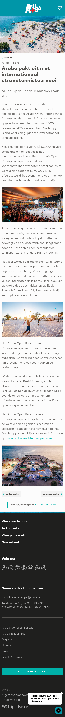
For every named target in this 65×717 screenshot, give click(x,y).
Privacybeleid (11, 699)
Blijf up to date (34, 671)
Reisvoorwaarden (46, 504)
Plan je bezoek (13, 535)
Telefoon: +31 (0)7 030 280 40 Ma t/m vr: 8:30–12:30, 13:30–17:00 (26, 604)
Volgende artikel (52, 494)
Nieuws (7, 57)
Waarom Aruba (14, 521)
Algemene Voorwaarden (18, 695)
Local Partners (12, 657)
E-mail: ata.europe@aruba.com (23, 597)
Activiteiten (12, 528)
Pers (5, 651)
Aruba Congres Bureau (17, 627)
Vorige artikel (11, 494)
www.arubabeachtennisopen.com (29, 438)
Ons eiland (10, 542)
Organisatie (10, 639)
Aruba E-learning (13, 633)
